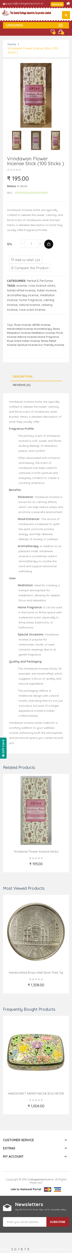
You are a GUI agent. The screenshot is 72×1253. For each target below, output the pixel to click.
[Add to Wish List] (18, 866)
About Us (57, 4)
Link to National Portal (26, 1189)
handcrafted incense (21, 290)
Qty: (9, 243)
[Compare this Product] (54, 866)
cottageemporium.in (41, 1179)
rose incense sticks (41, 285)
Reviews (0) (21, 385)
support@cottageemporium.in (24, 3)
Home (12, 44)
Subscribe (57, 1222)
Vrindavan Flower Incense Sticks (36, 851)
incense (21, 285)
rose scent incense (32, 309)
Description (22, 376)
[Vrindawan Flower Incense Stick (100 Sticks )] (16, 140)
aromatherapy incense (23, 295)
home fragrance (30, 300)
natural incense (29, 305)
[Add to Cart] (48, 244)
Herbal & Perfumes (40, 281)
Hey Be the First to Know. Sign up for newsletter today (40, 1209)
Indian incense (46, 290)
